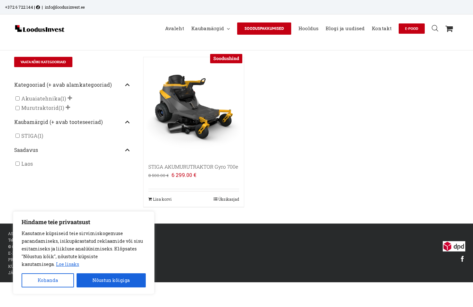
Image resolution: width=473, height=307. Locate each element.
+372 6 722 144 (19, 7)
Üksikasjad (228, 199)
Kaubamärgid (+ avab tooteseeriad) (58, 122)
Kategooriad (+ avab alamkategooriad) (63, 85)
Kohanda (48, 280)
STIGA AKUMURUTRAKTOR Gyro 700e (193, 166)
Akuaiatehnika (40, 98)
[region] (83, 252)
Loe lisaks (67, 264)
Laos (27, 163)
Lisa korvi (162, 199)
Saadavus (26, 150)
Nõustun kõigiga (111, 280)
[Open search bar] (435, 28)
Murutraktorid (40, 108)
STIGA (29, 135)
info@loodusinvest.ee (65, 7)
